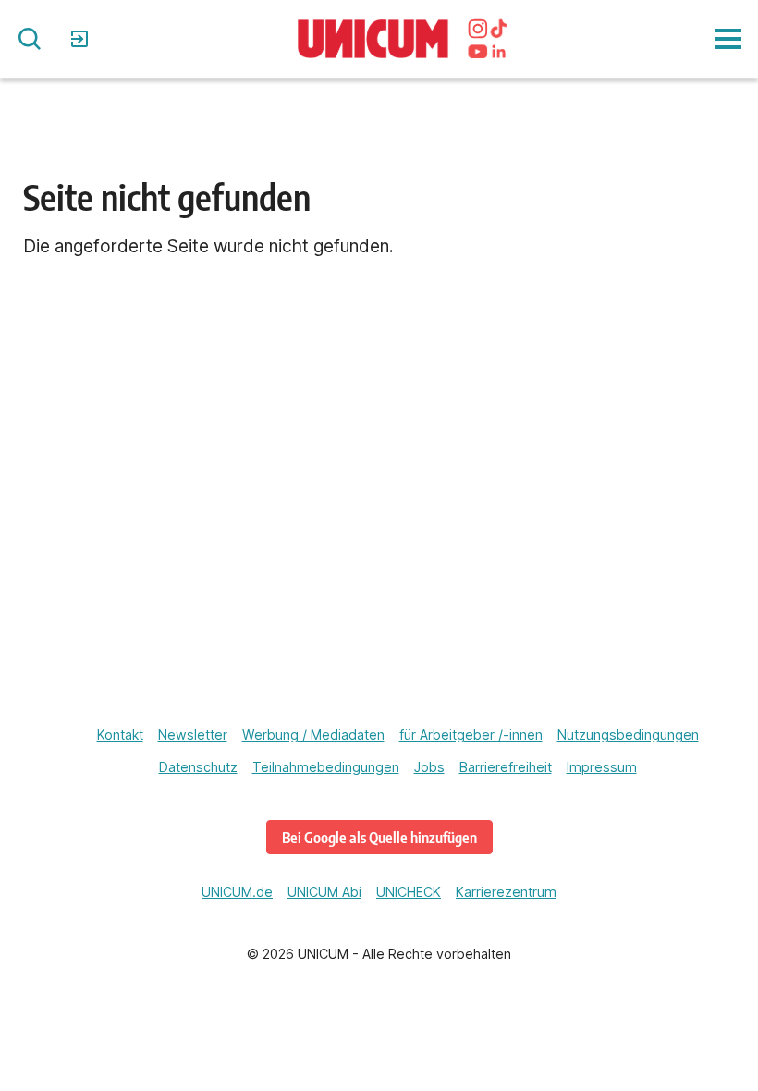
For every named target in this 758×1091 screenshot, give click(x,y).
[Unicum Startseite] (373, 39)
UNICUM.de (237, 892)
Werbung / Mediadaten (313, 734)
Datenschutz (198, 767)
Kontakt (120, 734)
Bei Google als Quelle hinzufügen (379, 837)
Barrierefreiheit (505, 767)
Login (81, 38)
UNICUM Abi (324, 892)
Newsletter (192, 734)
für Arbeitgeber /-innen (471, 734)
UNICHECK (408, 892)
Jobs (429, 767)
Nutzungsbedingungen (628, 734)
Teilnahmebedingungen (325, 767)
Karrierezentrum (506, 892)
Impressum (602, 767)
